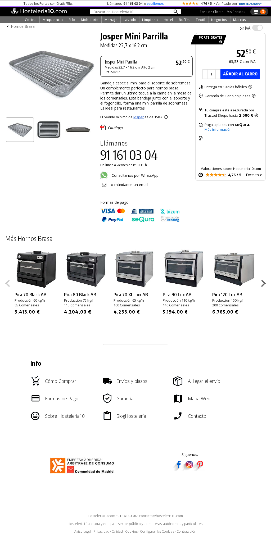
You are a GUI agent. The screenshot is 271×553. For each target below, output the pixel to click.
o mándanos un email (129, 184)
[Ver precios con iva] (257, 28)
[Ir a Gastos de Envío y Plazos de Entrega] (220, 42)
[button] (264, 284)
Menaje (111, 19)
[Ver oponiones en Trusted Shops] (250, 3)
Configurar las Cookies (157, 531)
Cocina (31, 19)
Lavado (130, 19)
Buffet (184, 19)
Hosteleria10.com (101, 516)
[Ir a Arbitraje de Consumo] (83, 474)
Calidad (117, 531)
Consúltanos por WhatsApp (135, 175)
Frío (72, 19)
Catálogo (115, 127)
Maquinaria (53, 19)
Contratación (186, 531)
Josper (138, 117)
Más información (218, 129)
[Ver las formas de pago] (140, 220)
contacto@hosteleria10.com (161, 516)
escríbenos (155, 3)
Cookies (131, 531)
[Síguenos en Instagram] (189, 469)
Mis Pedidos (236, 12)
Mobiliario (90, 19)
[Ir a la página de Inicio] (39, 13)
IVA (245, 28)
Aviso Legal (82, 531)
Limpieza (150, 19)
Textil (200, 19)
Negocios (219, 19)
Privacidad (101, 531)
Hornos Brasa (23, 26)
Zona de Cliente (211, 12)
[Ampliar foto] (51, 113)
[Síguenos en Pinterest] (200, 469)
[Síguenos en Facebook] (178, 469)
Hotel (168, 19)
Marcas (239, 19)
